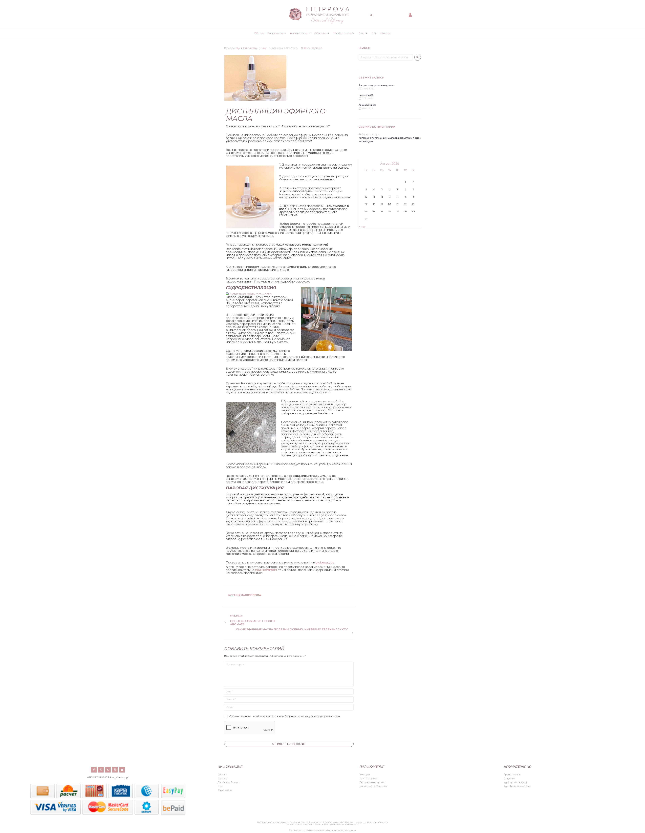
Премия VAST (366, 95)
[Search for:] (386, 57)
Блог (264, 48)
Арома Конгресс (367, 105)
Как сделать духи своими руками (376, 85)
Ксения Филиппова (246, 48)
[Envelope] (122, 770)
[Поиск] (371, 15)
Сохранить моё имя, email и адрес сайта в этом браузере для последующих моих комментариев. (285, 716)
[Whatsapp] (108, 770)
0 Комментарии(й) (311, 48)
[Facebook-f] (94, 770)
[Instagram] (101, 770)
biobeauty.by (325, 562)
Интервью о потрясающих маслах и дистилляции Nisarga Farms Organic (390, 140)
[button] (277, 33)
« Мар (362, 226)
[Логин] (411, 13)
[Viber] (115, 770)
